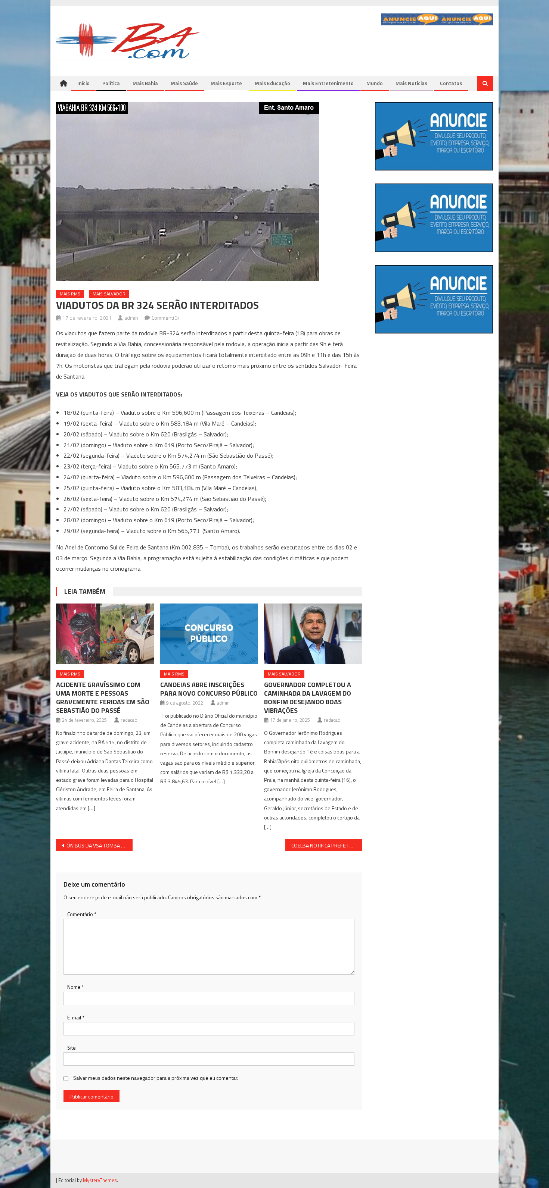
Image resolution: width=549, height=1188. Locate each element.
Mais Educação (272, 83)
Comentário (81, 914)
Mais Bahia (145, 83)
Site (71, 1047)
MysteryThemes (100, 1180)
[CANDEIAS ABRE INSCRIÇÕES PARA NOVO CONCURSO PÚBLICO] (209, 634)
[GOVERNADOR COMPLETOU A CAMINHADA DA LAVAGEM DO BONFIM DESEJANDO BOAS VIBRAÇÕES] (313, 634)
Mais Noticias (411, 83)
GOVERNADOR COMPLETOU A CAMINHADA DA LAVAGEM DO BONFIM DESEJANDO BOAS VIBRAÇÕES (307, 697)
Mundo (374, 83)
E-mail (75, 1017)
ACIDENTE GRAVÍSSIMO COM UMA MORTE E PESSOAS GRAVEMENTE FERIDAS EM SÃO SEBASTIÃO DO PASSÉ (102, 697)
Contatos (451, 83)
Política (111, 83)
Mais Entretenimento (328, 83)
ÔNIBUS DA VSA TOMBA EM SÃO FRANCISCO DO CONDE (99, 845)
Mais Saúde (184, 83)
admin (131, 318)
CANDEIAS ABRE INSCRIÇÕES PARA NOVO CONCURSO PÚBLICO (209, 689)
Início (83, 83)
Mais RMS (70, 293)
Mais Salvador (109, 293)
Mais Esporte (226, 83)
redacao (129, 720)
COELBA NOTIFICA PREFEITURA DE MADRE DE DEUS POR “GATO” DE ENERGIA (326, 845)
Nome (75, 987)
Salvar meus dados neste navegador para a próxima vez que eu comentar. (155, 1078)
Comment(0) (165, 318)
